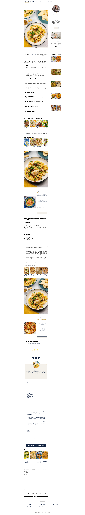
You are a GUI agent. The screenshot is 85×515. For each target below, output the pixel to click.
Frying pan (28, 382)
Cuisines (40, 1)
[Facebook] (33, 358)
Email (25, 489)
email (56, 506)
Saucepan (28, 380)
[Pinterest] (36, 358)
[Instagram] (39, 358)
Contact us (55, 504)
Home (24, 3)
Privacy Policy (29, 506)
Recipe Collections (45, 1)
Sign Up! (39, 506)
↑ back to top (42, 502)
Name (25, 486)
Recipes (36, 1)
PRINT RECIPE (31, 377)
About (33, 1)
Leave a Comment (40, 8)
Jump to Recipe (36, 47)
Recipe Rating (26, 471)
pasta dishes (28, 431)
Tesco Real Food (34, 54)
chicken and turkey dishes (30, 430)
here (26, 133)
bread (34, 262)
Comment (25, 474)
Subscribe (42, 504)
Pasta (29, 3)
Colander (28, 381)
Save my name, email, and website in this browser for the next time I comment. (35, 494)
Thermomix (50, 1)
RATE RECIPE (40, 377)
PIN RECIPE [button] (36, 377)
